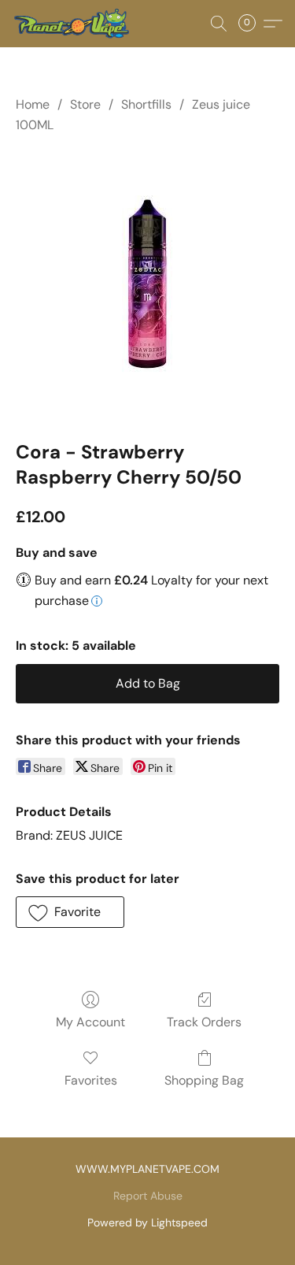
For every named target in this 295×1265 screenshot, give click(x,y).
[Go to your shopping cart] (252, 24)
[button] (74, 23)
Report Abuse (148, 1196)
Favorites (91, 1080)
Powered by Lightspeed (147, 1222)
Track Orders (204, 1022)
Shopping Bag (204, 1080)
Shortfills (146, 104)
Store (85, 104)
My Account (90, 1022)
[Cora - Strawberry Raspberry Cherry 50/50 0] (147, 284)
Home (33, 104)
